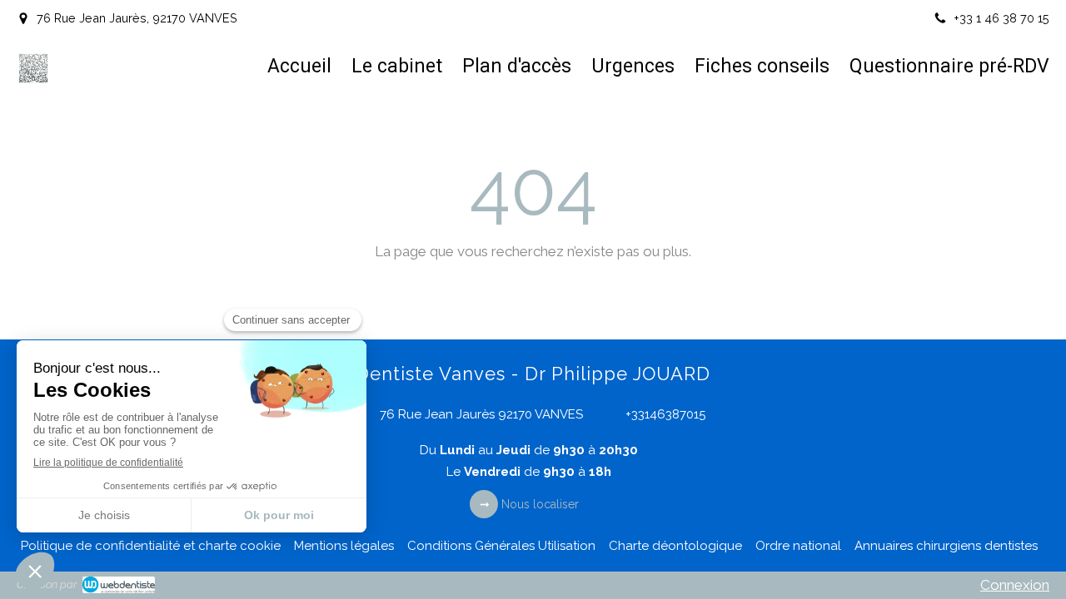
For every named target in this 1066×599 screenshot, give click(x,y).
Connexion (1014, 585)
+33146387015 (665, 414)
